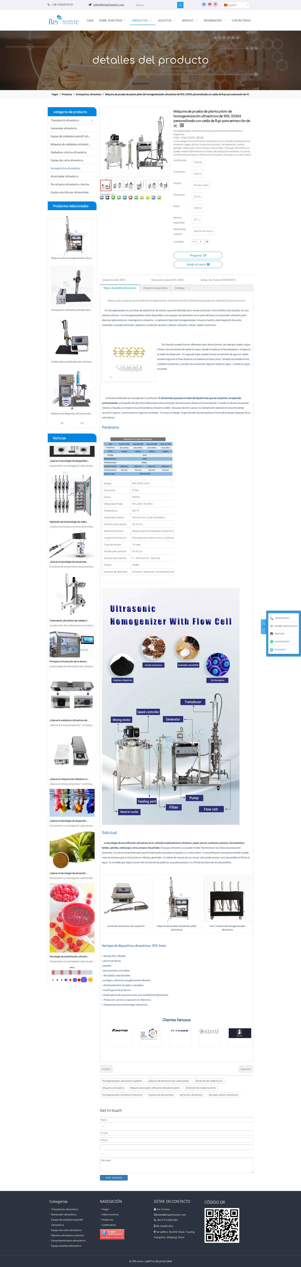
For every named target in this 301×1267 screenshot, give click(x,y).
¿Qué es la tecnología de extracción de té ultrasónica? (69, 855)
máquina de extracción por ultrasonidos (168, 1080)
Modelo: (107, 279)
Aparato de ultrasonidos (161, 1094)
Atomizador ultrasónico (64, 176)
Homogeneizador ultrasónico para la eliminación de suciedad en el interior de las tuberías (72, 361)
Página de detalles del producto (120, 287)
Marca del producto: (162, 279)
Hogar (105, 1209)
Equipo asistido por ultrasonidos (70, 192)
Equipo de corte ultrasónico (67, 160)
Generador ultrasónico (64, 128)
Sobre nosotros (110, 1214)
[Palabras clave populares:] (180, 5)
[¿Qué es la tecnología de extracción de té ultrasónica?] (72, 851)
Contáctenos (109, 1224)
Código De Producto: (211, 279)
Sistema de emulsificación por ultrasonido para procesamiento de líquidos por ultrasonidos (72, 258)
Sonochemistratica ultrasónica (68, 1240)
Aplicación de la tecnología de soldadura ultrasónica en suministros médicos (69, 504)
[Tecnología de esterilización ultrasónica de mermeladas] (72, 934)
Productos (107, 1219)
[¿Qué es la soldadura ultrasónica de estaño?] (72, 698)
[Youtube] (209, 4)
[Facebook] (204, 4)
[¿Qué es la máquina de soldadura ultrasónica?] (72, 756)
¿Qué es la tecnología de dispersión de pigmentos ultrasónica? (69, 803)
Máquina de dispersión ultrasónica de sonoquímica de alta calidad (72, 309)
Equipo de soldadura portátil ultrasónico (73, 136)
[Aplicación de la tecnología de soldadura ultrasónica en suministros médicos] (72, 499)
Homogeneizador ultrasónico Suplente (122, 1080)
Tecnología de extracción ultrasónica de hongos (69, 975)
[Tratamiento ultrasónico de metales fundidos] (72, 598)
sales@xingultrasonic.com (108, 4)
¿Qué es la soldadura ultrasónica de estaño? (69, 703)
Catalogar (180, 287)
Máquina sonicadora (113, 1087)
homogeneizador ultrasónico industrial (122, 1094)
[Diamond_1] (112, 1234)
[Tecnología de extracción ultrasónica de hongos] (72, 970)
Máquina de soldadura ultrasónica (71, 144)
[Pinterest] (215, 4)
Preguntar (196, 255)
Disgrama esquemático (155, 287)
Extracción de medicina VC (208, 1080)
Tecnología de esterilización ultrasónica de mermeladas (69, 939)
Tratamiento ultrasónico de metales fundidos (69, 603)
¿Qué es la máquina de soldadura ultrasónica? (69, 761)
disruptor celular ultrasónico (223, 1094)
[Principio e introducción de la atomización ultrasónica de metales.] (72, 639)
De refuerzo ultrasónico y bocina (70, 184)
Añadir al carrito (196, 264)
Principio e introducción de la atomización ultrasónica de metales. (69, 644)
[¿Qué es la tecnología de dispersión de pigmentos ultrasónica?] (72, 798)
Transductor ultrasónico (65, 120)
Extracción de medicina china (201, 1087)
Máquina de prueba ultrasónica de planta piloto (155, 1087)
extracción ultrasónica (191, 1094)
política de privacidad (159, 1261)
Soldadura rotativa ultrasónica (69, 152)
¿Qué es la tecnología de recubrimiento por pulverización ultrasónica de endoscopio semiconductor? (69, 544)
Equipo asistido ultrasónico (66, 1245)
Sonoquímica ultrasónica (65, 168)
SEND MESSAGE (113, 1177)
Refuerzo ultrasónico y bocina (67, 1235)
